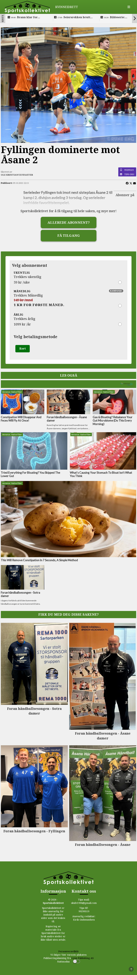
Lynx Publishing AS (83, 958)
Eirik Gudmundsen (84, 919)
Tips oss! (129, 174)
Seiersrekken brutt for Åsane (73, 17)
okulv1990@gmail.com (84, 902)
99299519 (129, 169)
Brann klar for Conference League (24, 17)
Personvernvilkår (68, 951)
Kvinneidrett (66, 7)
